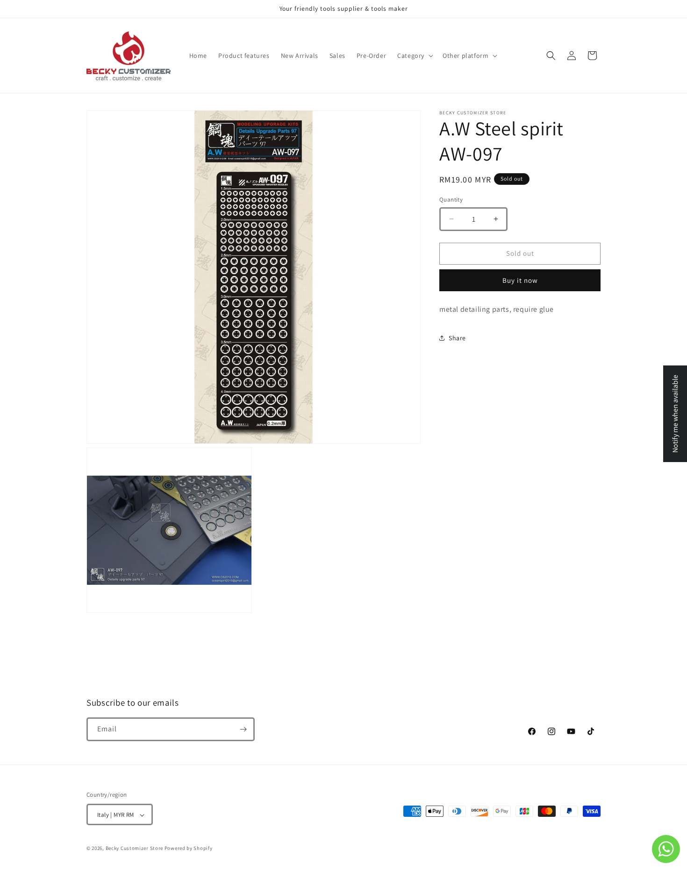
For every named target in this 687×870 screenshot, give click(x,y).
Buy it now (520, 280)
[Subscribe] (243, 729)
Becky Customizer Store (134, 848)
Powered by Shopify (189, 848)
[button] (414, 55)
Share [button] (457, 338)
